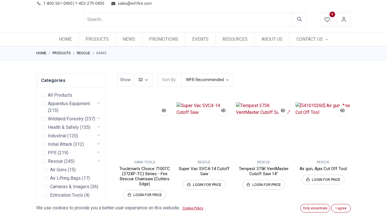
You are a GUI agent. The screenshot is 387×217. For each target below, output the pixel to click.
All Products (60, 95)
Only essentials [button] (315, 208)
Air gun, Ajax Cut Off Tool (323, 168)
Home (41, 53)
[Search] (299, 19)
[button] (207, 79)
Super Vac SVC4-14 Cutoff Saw (204, 171)
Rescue (83, 53)
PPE (52, 152)
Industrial (57, 135)
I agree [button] (341, 208)
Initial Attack (60, 144)
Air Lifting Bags (65, 178)
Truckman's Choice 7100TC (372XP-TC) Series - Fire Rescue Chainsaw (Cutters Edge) (144, 176)
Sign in (344, 19)
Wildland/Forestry (66, 118)
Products (61, 53)
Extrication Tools (66, 195)
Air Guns (58, 169)
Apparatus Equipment (69, 103)
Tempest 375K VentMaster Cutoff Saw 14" (264, 171)
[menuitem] (65, 39)
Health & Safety (63, 127)
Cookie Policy (192, 208)
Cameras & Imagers (69, 186)
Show (125, 79)
